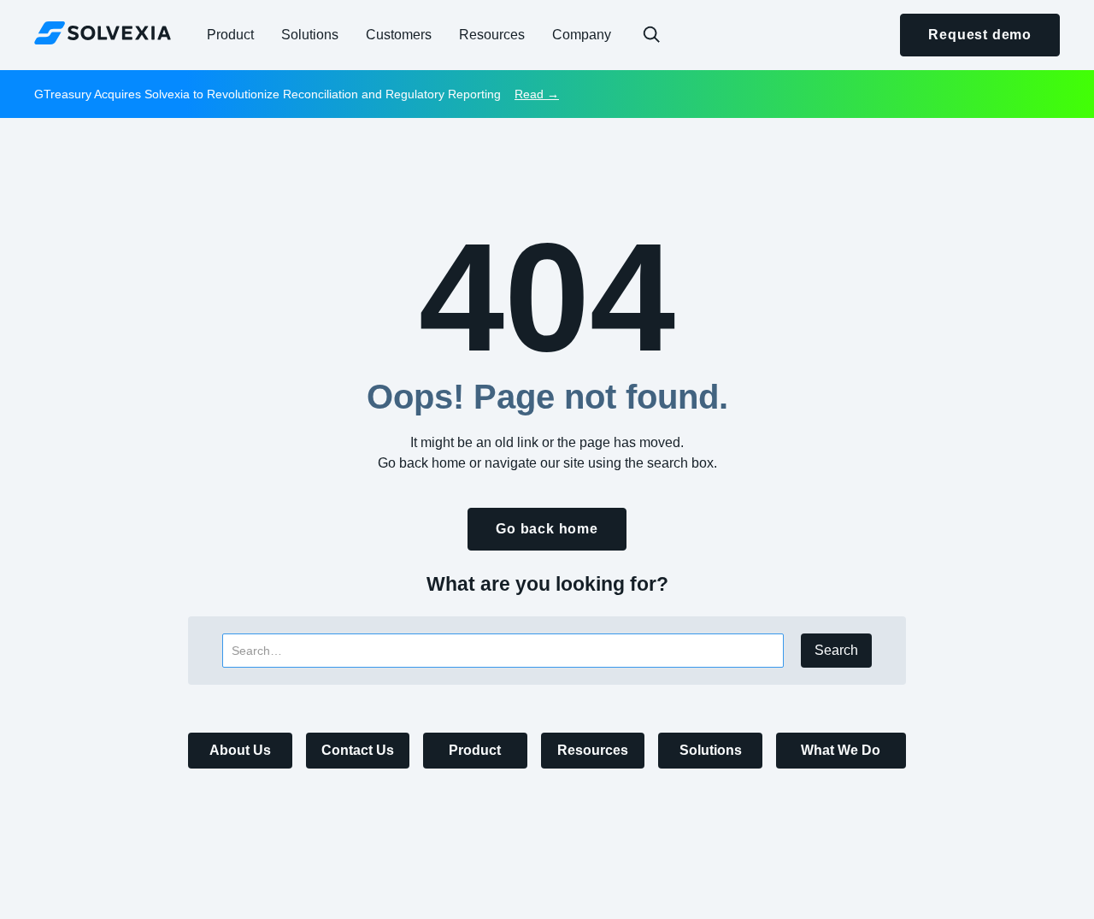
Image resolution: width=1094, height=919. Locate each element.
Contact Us (357, 750)
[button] (230, 35)
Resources (592, 750)
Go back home (547, 528)
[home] (102, 32)
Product (475, 750)
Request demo (980, 34)
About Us (240, 750)
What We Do (840, 750)
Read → (537, 94)
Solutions (710, 750)
